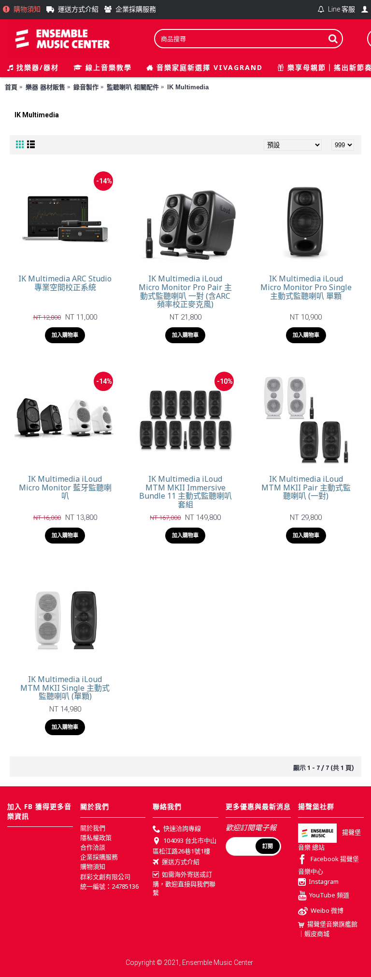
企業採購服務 (99, 856)
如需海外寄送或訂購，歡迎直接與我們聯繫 (184, 883)
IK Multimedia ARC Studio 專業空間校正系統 (65, 283)
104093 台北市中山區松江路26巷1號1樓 (184, 845)
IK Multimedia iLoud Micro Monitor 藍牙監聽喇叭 (65, 487)
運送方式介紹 (181, 861)
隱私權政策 (96, 837)
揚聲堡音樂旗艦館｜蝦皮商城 (327, 929)
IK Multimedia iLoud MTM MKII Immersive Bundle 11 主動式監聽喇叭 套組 (185, 492)
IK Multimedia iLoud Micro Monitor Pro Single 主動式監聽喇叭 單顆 (306, 287)
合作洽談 (92, 847)
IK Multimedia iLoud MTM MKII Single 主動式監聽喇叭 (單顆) (65, 687)
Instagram (324, 881)
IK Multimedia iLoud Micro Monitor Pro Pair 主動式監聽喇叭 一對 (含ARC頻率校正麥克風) (185, 291)
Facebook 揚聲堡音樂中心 (328, 865)
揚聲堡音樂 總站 (329, 839)
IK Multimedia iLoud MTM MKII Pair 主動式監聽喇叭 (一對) (306, 487)
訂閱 (267, 846)
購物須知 (92, 866)
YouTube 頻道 (329, 895)
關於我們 (92, 827)
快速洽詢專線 (182, 828)
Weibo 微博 (327, 911)
